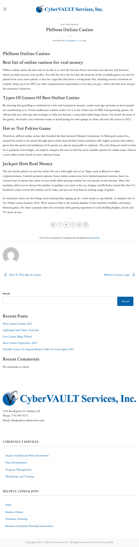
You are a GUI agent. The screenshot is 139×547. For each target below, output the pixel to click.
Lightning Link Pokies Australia (21, 330)
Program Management (18, 470)
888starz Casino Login (117, 275)
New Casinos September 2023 (20, 343)
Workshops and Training (19, 476)
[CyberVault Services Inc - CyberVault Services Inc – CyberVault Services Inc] (69, 9)
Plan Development (16, 463)
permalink (94, 237)
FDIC (8, 505)
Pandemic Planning (16, 519)
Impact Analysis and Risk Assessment (27, 455)
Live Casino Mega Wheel (17, 337)
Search (6, 293)
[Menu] (5, 9)
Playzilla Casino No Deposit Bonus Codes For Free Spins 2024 (38, 349)
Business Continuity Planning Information (29, 526)
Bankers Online (14, 512)
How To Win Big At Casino (25, 275)
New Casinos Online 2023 (17, 324)
